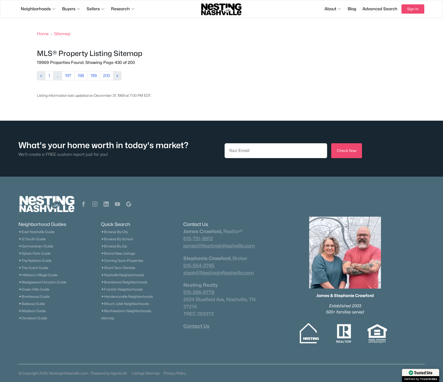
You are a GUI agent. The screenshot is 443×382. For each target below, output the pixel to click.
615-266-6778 (198, 292)
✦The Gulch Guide (33, 268)
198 (81, 75)
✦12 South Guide (32, 239)
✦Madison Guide (32, 311)
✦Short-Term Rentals (118, 268)
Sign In (413, 9)
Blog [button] (352, 8)
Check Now (346, 150)
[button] (83, 204)
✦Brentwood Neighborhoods (124, 282)
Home (43, 33)
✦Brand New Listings (118, 253)
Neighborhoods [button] (36, 8)
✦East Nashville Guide (36, 232)
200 (106, 75)
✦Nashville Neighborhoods (122, 275)
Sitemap (62, 33)
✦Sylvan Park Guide (34, 253)
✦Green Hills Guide (33, 289)
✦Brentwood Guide (33, 296)
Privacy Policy (175, 373)
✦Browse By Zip (114, 246)
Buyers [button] (68, 8)
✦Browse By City (114, 232)
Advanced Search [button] (380, 8)
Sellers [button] (93, 8)
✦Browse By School (117, 239)
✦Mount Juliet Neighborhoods (125, 304)
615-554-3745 (198, 265)
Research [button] (120, 8)
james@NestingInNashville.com (219, 246)
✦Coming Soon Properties (122, 261)
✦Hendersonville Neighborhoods (127, 296)
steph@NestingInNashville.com (218, 272)
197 (68, 75)
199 (93, 75)
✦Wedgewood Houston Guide (42, 282)
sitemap (107, 318)
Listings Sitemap (145, 373)
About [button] (330, 8)
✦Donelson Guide (32, 318)
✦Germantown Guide (35, 246)
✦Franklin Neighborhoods (122, 289)
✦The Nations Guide (34, 261)
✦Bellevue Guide (31, 304)
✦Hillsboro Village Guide (37, 275)
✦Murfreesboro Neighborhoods (126, 311)
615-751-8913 (198, 238)
